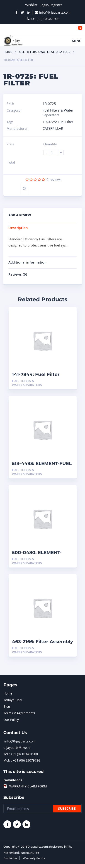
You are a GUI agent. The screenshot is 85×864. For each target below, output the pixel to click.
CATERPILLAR (53, 128)
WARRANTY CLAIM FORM (28, 786)
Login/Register (51, 4)
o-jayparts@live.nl (17, 747)
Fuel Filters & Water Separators (44, 52)
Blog (6, 706)
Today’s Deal (12, 700)
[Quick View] (68, 314)
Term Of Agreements (19, 713)
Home (7, 52)
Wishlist (31, 4)
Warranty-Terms (34, 858)
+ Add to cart (60, 381)
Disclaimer (10, 858)
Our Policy (11, 719)
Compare (24, 188)
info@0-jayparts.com (20, 741)
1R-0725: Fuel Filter (58, 122)
